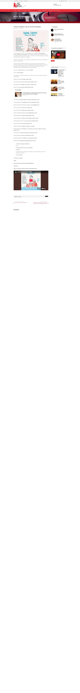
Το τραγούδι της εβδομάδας (56, 48)
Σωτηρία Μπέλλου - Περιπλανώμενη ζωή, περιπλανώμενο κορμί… (58, 40)
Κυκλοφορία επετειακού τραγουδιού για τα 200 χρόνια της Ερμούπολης (61, 95)
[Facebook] (60, 1)
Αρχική (58, 17)
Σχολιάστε (21, 28)
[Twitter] (62, 1)
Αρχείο (53, 60)
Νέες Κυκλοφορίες (63, 17)
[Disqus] (31, 223)
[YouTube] (63, 1)
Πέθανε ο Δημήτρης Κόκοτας (59, 29)
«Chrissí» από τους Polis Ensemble (21, 202)
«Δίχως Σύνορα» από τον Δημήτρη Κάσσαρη (61, 88)
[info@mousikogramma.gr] (65, 1)
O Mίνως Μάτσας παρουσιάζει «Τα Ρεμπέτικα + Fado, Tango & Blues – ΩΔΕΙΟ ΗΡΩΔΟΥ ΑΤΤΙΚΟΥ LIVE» (61, 73)
